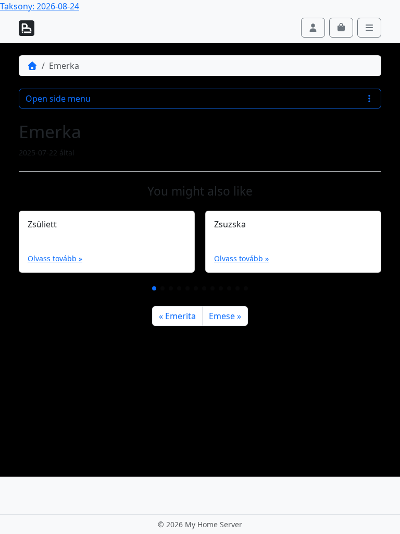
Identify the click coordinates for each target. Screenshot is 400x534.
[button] (154, 288)
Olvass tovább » (55, 258)
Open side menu (58, 98)
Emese (222, 316)
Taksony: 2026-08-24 (39, 6)
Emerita (180, 316)
